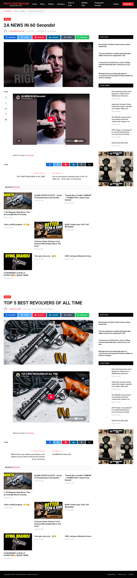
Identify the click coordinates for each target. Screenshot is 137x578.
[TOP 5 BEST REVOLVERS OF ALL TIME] (48, 342)
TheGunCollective (17, 31)
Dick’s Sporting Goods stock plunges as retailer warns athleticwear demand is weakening (121, 94)
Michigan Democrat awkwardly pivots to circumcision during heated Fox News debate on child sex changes (116, 76)
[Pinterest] (6, 114)
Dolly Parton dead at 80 (120, 143)
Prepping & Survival (99, 4)
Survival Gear (15, 309)
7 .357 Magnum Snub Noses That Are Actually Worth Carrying (17, 213)
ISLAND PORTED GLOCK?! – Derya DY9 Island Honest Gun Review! (48, 196)
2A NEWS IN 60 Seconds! (61, 454)
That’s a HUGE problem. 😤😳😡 (16, 225)
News (42, 4)
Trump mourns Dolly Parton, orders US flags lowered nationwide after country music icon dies (114, 64)
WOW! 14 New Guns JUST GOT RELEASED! (77, 226)
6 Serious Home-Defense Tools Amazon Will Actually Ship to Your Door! (47, 243)
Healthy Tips (84, 4)
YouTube (31, 155)
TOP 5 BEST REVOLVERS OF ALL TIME (31, 177)
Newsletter (128, 4)
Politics (51, 4)
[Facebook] (6, 97)
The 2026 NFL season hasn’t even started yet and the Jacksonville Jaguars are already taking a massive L (121, 119)
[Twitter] (6, 103)
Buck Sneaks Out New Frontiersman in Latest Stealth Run (114, 45)
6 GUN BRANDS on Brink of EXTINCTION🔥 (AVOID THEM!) (16, 274)
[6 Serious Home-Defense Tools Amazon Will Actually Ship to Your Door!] (48, 230)
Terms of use (122, 574)
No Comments (42, 31)
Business (61, 4)
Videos (116, 4)
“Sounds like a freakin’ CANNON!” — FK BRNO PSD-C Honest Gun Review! (78, 197)
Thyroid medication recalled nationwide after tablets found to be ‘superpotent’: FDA (115, 54)
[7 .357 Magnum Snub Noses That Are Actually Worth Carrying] (18, 200)
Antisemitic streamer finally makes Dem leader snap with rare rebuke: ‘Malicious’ (122, 106)
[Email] (6, 119)
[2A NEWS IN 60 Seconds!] (48, 64)
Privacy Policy (111, 574)
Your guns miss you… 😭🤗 (45, 256)
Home (34, 4)
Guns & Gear (71, 4)
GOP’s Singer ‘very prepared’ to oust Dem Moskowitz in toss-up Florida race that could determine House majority (122, 132)
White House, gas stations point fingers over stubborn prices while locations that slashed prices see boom (28, 456)
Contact (130, 574)
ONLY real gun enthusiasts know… (78, 256)
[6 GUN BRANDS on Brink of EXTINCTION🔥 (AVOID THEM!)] (18, 261)
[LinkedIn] (6, 108)
